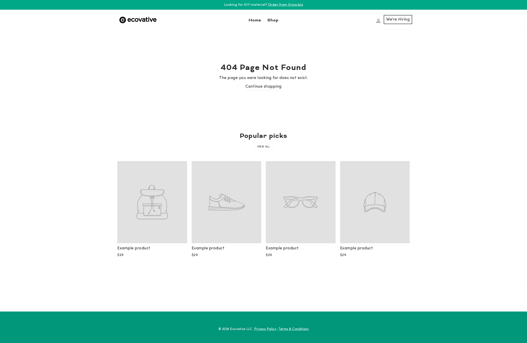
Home (254, 20)
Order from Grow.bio (285, 5)
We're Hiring (398, 19)
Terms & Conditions (294, 329)
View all (263, 146)
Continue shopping (263, 87)
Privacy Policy (265, 329)
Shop (273, 20)
